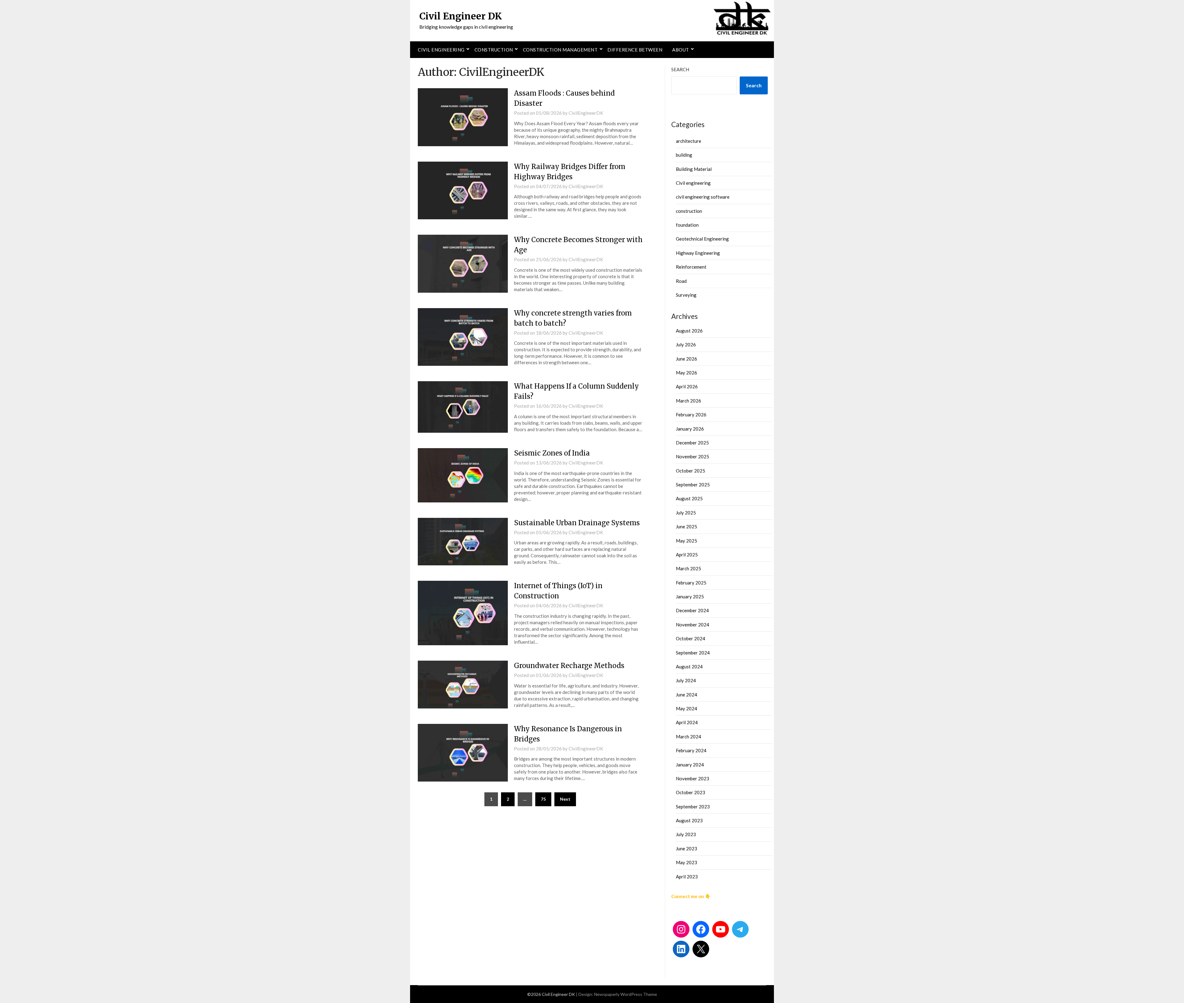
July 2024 (686, 680)
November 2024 (692, 624)
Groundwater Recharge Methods (569, 665)
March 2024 (688, 736)
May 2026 (686, 372)
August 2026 (689, 330)
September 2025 (693, 484)
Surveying (686, 295)
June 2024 (686, 694)
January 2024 (690, 764)
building (684, 155)
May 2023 (686, 862)
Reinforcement (691, 267)
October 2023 (690, 792)
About (680, 49)
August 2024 (689, 666)
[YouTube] (720, 929)
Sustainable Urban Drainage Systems (577, 522)
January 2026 (690, 428)
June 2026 (686, 358)
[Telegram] (740, 929)
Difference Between (634, 49)
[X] (701, 949)
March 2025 (688, 568)
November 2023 (692, 778)
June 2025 (686, 526)
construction (689, 211)
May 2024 (686, 708)
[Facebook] (701, 929)
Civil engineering (441, 49)
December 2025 (692, 442)
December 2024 (692, 610)
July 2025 (686, 512)
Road (681, 281)
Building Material (694, 169)
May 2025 (686, 540)
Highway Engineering (698, 253)
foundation (687, 225)
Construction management (560, 49)
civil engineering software (703, 197)
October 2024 (690, 638)
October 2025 (690, 470)
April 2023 (687, 876)
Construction (494, 49)
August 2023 (689, 820)
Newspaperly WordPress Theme (625, 994)
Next (565, 799)
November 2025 (692, 456)
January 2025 (690, 596)
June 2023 (686, 848)
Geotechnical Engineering (702, 238)
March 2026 (688, 400)
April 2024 (687, 722)
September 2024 (693, 652)
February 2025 (691, 582)
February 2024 (691, 750)
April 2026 (687, 386)
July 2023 (686, 834)
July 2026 (686, 344)
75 (543, 799)
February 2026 (691, 414)
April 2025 (687, 554)
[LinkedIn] (681, 949)
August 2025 (689, 498)
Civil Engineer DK (460, 16)
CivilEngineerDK (586, 113)
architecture (688, 141)
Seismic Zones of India (552, 453)
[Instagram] (681, 929)
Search (680, 69)
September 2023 (693, 806)
